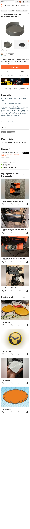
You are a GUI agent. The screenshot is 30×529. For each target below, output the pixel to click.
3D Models (4, 10)
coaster (3, 132)
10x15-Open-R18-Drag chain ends (12, 201)
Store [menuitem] (13, 5)
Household (12, 10)
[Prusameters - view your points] (20, 2)
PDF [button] (27, 95)
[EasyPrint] (17, 1)
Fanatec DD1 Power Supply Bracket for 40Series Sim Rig (14, 230)
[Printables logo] (1, 5)
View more (25, 174)
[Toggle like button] (3, 204)
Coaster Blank (6, 351)
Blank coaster (6, 322)
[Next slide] (28, 44)
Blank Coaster (6, 409)
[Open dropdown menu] (28, 14)
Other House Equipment (22, 10)
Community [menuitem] (24, 5)
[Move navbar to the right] (28, 5)
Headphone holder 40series (11, 288)
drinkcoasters (11, 132)
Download (16, 67)
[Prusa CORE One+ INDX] (15, 81)
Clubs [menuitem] (17, 5)
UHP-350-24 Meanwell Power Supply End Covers (13, 259)
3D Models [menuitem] (7, 5)
